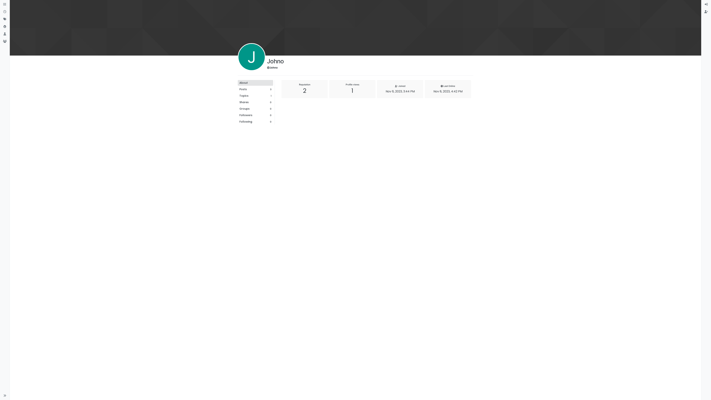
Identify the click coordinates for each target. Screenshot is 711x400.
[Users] (4, 34)
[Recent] (4, 12)
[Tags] (4, 19)
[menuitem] (706, 4)
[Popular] (4, 27)
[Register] (706, 12)
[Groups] (4, 41)
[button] (4, 396)
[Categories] (4, 4)
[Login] (706, 4)
